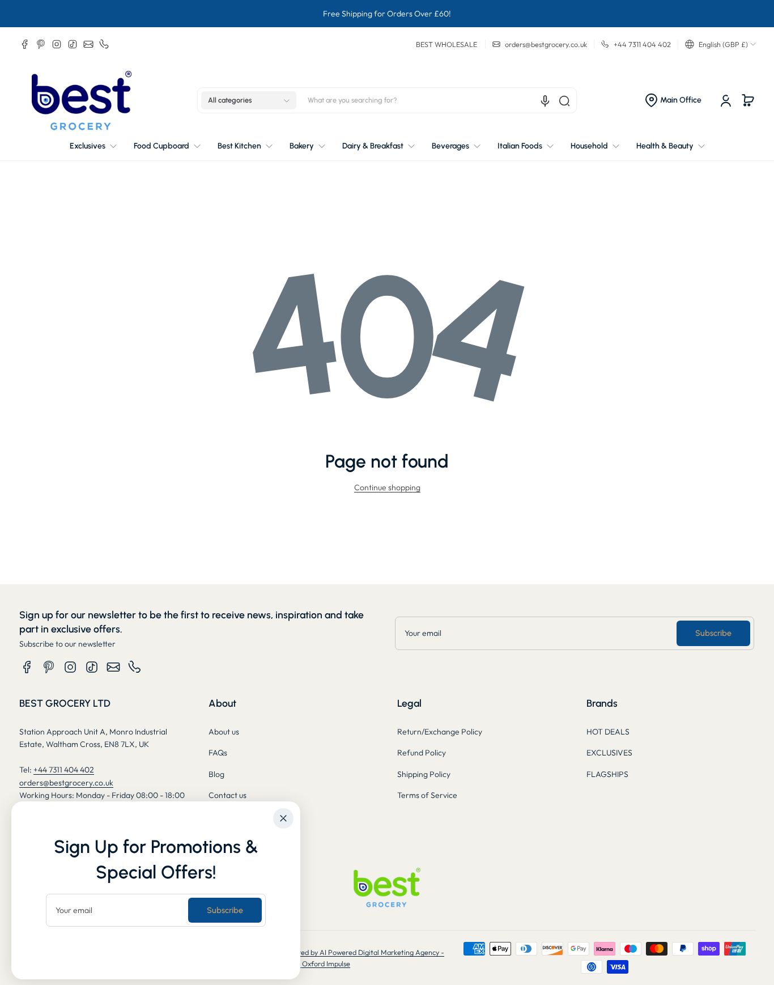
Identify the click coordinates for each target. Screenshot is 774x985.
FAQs (218, 753)
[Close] (283, 818)
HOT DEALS (608, 732)
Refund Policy (421, 753)
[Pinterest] (41, 44)
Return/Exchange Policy (439, 732)
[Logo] (81, 100)
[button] (720, 44)
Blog (216, 774)
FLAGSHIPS (607, 774)
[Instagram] (56, 44)
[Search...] (564, 101)
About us (224, 732)
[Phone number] (104, 44)
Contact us (227, 795)
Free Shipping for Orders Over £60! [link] (387, 14)
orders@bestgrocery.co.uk (66, 783)
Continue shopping (387, 487)
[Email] (88, 44)
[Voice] (545, 101)
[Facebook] (25, 44)
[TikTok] (72, 44)
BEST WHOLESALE (446, 44)
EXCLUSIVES (609, 753)
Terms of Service (427, 795)
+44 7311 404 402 (63, 770)
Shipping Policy (423, 774)
